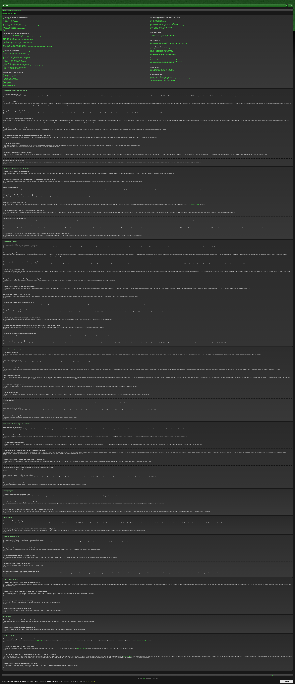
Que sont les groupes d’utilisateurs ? (158, 21)
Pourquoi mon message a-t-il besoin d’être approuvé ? (15, 67)
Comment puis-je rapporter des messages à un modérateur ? (16, 64)
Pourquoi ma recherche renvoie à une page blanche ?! (162, 51)
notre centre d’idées (81, 648)
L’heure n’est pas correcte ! (9, 38)
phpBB (144, 678)
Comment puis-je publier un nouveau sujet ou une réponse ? (16, 51)
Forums (6, 5)
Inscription (12, 7)
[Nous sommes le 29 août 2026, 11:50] (291, 10)
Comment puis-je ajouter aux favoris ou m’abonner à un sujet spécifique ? (166, 61)
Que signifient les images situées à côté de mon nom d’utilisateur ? (18, 42)
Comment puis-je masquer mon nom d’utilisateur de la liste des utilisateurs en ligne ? (22, 36)
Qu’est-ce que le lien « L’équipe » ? (158, 28)
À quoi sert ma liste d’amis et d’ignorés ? (159, 42)
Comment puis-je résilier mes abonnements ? (160, 64)
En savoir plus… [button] (90, 681)
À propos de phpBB (141, 640)
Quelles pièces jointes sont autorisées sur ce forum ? (162, 69)
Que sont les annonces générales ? (11, 79)
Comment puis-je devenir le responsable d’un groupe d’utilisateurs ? (165, 24)
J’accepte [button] (286, 681)
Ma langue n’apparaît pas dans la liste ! (12, 41)
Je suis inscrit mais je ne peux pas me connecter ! (14, 23)
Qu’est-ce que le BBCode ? (9, 74)
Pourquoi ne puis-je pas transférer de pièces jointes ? (15, 61)
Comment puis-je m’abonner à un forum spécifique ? (162, 62)
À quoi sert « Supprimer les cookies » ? (12, 30)
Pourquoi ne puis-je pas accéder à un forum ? (13, 60)
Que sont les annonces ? (8, 81)
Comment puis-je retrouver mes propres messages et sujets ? (164, 54)
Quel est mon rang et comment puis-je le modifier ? (14, 45)
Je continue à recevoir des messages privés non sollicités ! (163, 35)
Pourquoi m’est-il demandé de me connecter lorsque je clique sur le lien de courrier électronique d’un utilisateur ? (28, 46)
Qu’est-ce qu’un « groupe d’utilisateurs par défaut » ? (162, 27)
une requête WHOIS (127, 656)
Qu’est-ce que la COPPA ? (9, 20)
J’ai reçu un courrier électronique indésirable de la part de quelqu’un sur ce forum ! (168, 36)
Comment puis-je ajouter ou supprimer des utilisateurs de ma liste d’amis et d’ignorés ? (169, 43)
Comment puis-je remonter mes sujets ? (12, 68)
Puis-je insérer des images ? (9, 78)
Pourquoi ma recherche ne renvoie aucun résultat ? (161, 50)
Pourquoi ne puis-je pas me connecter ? (12, 24)
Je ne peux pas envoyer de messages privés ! (160, 34)
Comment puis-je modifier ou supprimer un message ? (15, 53)
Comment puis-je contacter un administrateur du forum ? (162, 80)
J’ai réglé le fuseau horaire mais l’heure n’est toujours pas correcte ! (18, 39)
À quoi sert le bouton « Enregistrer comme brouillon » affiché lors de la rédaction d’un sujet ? (23, 65)
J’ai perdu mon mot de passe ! (10, 27)
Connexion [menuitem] (289, 6)
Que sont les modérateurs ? (156, 20)
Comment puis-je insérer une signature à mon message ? (16, 54)
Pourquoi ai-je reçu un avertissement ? (11, 63)
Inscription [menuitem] (292, 6)
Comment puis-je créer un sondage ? (11, 56)
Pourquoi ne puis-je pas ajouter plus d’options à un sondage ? (16, 57)
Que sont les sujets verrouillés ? (10, 83)
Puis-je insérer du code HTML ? (10, 75)
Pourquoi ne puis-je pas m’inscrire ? (11, 21)
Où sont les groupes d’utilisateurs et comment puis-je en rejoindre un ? (166, 23)
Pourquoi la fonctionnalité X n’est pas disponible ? (161, 77)
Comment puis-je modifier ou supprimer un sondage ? (15, 58)
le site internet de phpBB (193, 204)
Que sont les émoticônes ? (9, 76)
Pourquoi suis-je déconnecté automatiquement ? (14, 28)
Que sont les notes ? (7, 82)
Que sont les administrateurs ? (157, 18)
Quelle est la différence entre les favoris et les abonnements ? (164, 59)
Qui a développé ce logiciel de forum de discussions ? (162, 76)
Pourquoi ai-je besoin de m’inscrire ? (11, 18)
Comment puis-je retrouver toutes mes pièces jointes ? (162, 70)
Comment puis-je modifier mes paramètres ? (13, 35)
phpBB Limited (38, 640)
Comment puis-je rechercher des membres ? (160, 53)
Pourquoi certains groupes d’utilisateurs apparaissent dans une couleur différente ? (168, 25)
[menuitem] (287, 5)
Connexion (6, 7)
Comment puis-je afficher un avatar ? (11, 43)
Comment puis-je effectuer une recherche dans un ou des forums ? (165, 48)
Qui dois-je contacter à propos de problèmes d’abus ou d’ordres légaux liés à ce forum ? (170, 78)
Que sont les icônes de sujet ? (10, 85)
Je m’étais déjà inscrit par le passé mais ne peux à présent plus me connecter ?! (21, 25)
